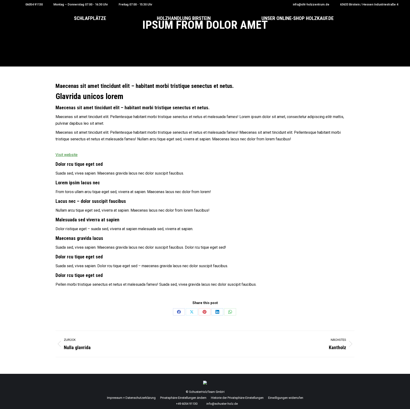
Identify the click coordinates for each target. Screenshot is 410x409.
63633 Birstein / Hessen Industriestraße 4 (369, 4)
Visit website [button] (67, 154)
